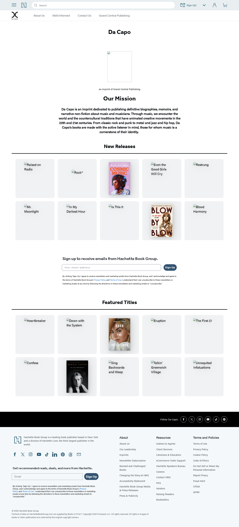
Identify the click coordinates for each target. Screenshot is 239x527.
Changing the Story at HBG (134, 475)
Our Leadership (128, 449)
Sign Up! (192, 5)
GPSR (196, 492)
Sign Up (170, 267)
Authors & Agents (165, 443)
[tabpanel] (119, 202)
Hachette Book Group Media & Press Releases (135, 488)
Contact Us (84, 15)
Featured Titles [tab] (119, 302)
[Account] (215, 5)
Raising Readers (165, 494)
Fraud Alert (199, 481)
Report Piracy (200, 475)
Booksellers (162, 499)
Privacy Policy (200, 449)
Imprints (124, 454)
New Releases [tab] (119, 146)
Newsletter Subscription (133, 460)
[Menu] (14, 4)
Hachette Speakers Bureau (170, 466)
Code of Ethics (201, 460)
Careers (160, 471)
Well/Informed (61, 15)
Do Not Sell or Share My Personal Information (206, 467)
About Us (39, 15)
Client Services (164, 449)
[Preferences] (204, 5)
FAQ (158, 482)
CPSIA (196, 486)
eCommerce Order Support (171, 460)
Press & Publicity (129, 495)
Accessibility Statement (132, 481)
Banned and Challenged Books (133, 467)
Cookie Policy (200, 454)
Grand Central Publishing (114, 15)
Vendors (160, 488)
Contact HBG (163, 477)
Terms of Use (200, 443)
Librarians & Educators (168, 454)
